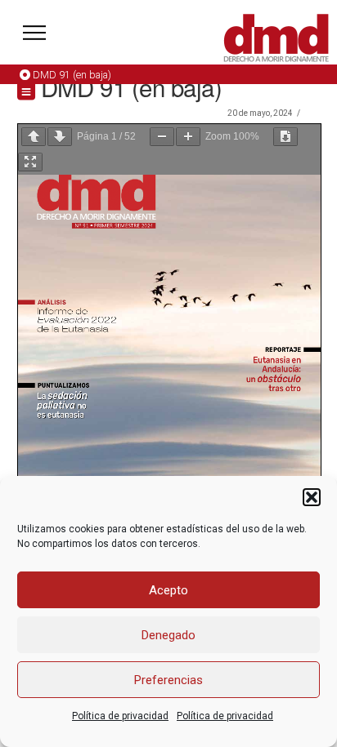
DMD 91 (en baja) (72, 75)
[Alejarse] (162, 136)
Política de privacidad (120, 716)
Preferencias (168, 680)
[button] (311, 497)
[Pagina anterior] (33, 136)
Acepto (168, 590)
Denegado (168, 635)
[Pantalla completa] (30, 162)
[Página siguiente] (59, 136)
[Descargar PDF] (285, 136)
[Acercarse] (188, 136)
